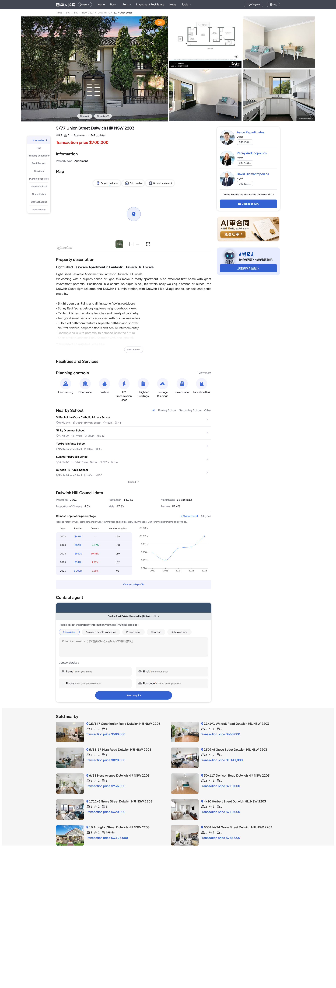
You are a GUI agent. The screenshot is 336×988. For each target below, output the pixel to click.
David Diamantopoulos (253, 174)
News (172, 4)
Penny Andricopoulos (252, 153)
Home (101, 4)
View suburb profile (133, 584)
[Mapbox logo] (64, 248)
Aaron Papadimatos (250, 132)
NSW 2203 (88, 12)
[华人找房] (65, 4)
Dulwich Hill (104, 12)
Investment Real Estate (150, 4)
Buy (68, 12)
